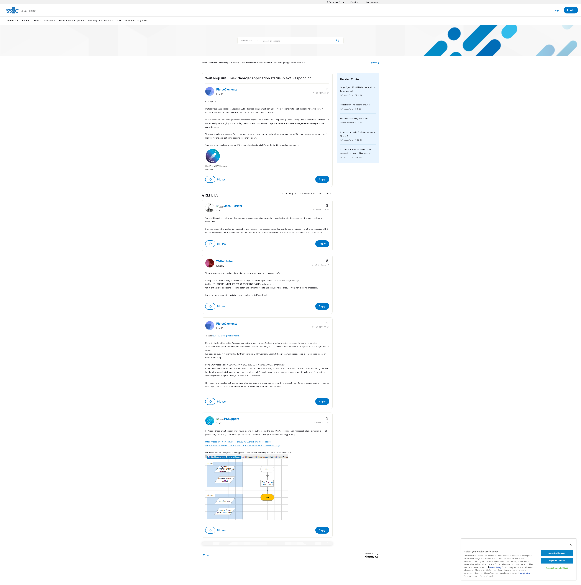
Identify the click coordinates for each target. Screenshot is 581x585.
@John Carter (218, 335)
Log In (570, 10)
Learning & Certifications (100, 20)
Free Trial (354, 2)
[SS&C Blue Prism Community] (21, 10)
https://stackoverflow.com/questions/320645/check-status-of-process (238, 441)
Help (556, 10)
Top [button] (207, 555)
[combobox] (302, 40)
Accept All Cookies (556, 553)
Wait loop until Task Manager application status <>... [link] (283, 62)
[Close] (570, 544)
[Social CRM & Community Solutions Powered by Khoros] (371, 555)
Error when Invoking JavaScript (354, 118)
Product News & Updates (71, 20)
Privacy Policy (524, 573)
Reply (322, 179)
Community (12, 20)
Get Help (26, 20)
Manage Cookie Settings (557, 568)
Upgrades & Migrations (136, 20)
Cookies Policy (494, 567)
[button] (210, 179)
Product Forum (249, 62)
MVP (119, 20)
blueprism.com (371, 2)
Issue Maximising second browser (355, 104)
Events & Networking (44, 20)
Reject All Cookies (557, 560)
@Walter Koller (232, 335)
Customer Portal (336, 2)
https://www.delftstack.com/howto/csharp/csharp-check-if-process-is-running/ (242, 445)
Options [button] (373, 62)
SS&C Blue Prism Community (215, 62)
